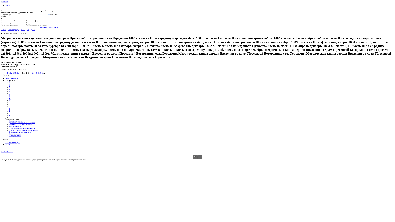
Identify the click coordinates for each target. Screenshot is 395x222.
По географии (10, 80)
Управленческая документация (20, 132)
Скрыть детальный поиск (49, 27)
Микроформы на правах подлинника (22, 128)
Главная (7, 5)
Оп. (28, 30)
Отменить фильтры (11, 78)
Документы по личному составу (20, 124)
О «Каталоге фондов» (12, 143)
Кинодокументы (15, 126)
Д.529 (33, 30)
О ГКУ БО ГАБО (7, 152)
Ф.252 (23, 30)
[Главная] (4, 2)
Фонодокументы (15, 134)
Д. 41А (12, 73)
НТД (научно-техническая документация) (23, 130)
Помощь (8, 144)
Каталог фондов (13, 30)
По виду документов (12, 119)
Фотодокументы (15, 136)
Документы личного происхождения (22, 123)
